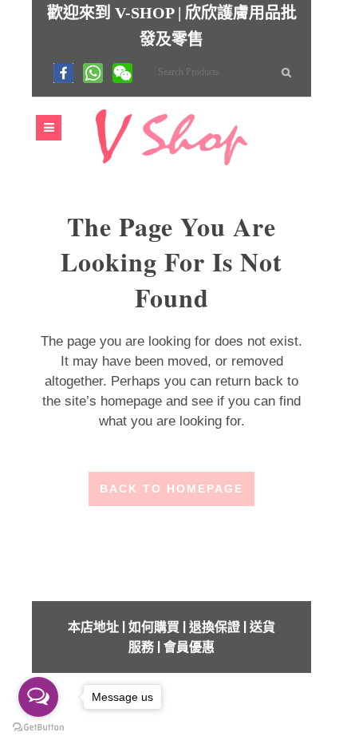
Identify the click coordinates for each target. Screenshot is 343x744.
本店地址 (93, 627)
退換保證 (214, 627)
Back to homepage (171, 488)
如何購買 (153, 627)
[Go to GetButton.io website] (38, 727)
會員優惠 (189, 647)
